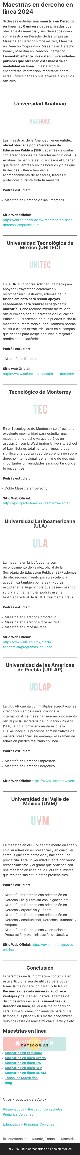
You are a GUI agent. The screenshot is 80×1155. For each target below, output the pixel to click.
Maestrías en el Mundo (25, 1139)
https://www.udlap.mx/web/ (53, 781)
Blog (8, 1083)
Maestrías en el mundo (23, 1053)
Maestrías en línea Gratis (25, 1058)
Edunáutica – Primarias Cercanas (28, 1124)
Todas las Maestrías (21, 1078)
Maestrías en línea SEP (23, 1068)
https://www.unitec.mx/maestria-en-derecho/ (38, 374)
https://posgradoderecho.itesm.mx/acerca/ (36, 503)
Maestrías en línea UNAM (25, 1073)
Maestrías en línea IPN (23, 1063)
